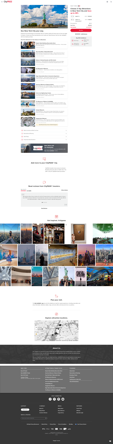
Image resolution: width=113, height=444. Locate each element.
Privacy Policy (53, 424)
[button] (44, 45)
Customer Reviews (43, 412)
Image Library (61, 412)
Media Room (60, 408)
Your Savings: (73, 27)
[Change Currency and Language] (107, 2)
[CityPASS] (8, 2)
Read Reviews (44, 208)
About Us (41, 408)
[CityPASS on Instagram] (58, 399)
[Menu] (2, 2)
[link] (27, 191)
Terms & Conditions (62, 424)
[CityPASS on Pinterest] (54, 399)
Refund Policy (44, 424)
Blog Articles (42, 410)
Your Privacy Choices (81, 424)
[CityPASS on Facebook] (50, 399)
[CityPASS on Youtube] (62, 399)
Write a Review (64, 190)
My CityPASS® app (39, 303)
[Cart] (111, 2)
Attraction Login (79, 412)
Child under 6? (78, 21)
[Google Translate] (56, 441)
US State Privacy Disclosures (33, 424)
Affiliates (78, 410)
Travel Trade (79, 408)
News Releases (61, 410)
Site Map (71, 424)
